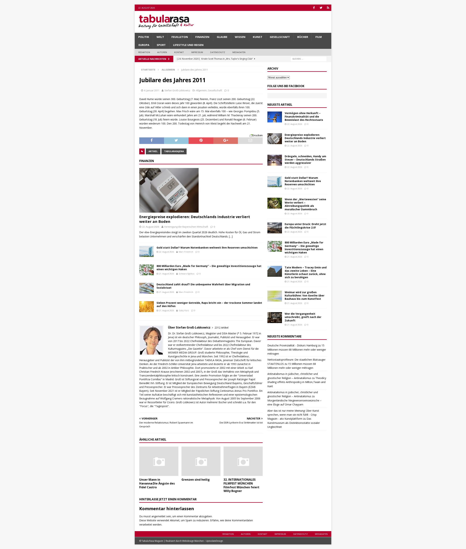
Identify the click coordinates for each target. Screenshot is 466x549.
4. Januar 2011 (151, 90)
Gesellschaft (280, 37)
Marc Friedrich (186, 251)
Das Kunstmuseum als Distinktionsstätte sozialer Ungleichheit (293, 423)
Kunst (257, 37)
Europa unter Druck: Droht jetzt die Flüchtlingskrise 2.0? (305, 225)
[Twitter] (321, 8)
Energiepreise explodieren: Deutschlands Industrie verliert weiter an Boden (194, 219)
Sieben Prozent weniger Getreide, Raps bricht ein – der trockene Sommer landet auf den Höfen (209, 304)
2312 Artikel (221, 327)
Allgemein (201, 90)
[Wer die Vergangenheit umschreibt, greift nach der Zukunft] (274, 317)
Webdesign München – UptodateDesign (202, 540)
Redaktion (144, 52)
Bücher (302, 37)
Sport (161, 45)
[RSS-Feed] (328, 8)
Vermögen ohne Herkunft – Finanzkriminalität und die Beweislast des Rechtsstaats (304, 116)
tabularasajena (174, 151)
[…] (231, 236)
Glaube (222, 37)
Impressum (197, 52)
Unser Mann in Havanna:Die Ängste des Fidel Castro (157, 483)
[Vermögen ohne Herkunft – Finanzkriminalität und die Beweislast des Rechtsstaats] (274, 117)
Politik (143, 37)
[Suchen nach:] (308, 58)
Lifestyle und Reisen (188, 45)
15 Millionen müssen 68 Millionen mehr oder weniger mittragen (296, 349)
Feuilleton (179, 37)
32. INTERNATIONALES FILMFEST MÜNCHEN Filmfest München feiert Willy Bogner (241, 485)
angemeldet (158, 516)
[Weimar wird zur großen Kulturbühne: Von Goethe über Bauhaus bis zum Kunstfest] (274, 296)
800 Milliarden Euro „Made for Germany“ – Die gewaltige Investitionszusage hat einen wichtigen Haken (209, 267)
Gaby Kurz (184, 310)
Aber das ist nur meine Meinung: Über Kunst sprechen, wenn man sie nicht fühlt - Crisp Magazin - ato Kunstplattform (293, 415)
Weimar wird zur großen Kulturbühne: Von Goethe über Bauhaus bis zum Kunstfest (304, 295)
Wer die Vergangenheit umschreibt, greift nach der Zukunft (303, 317)
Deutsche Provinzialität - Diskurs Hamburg (292, 345)
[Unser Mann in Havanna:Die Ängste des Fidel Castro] (158, 461)
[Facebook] (314, 8)
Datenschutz (217, 52)
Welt (160, 37)
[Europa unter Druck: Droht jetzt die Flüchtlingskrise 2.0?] (274, 227)
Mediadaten (239, 52)
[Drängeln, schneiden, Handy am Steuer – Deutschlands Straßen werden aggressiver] (274, 160)
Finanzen (202, 37)
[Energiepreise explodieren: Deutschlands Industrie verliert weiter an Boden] (201, 190)
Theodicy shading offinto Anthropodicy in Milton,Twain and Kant (296, 382)
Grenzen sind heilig (195, 480)
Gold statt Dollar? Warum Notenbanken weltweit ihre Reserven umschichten (207, 247)
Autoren (162, 52)
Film (318, 37)
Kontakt (179, 52)
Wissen (240, 37)
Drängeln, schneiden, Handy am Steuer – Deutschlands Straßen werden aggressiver (305, 160)
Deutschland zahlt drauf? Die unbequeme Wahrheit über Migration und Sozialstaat (203, 286)
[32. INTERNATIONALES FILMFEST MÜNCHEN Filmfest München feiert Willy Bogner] (243, 461)
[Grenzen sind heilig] (201, 461)
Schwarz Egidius (186, 273)
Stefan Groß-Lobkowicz (177, 90)
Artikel (153, 151)
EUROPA (144, 45)
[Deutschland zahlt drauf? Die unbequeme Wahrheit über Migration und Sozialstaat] (146, 288)
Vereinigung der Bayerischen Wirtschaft (186, 226)
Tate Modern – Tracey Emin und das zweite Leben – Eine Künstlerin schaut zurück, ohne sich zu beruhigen (306, 272)
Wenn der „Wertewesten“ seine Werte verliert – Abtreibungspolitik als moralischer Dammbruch (305, 204)
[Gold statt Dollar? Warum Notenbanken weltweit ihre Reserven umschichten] (146, 251)
